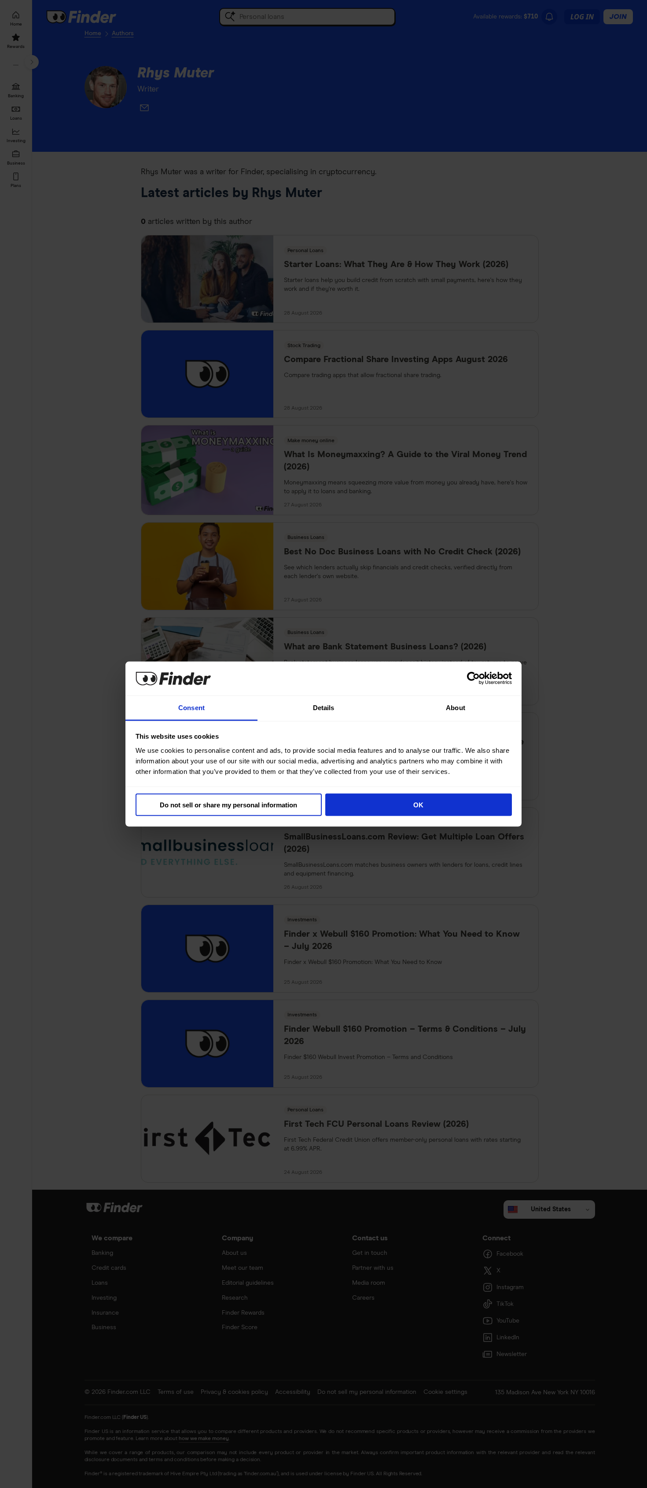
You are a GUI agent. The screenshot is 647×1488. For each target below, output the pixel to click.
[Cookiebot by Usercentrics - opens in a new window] (473, 678)
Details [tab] (324, 707)
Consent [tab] (191, 707)
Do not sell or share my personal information (228, 805)
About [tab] (455, 707)
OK (418, 805)
